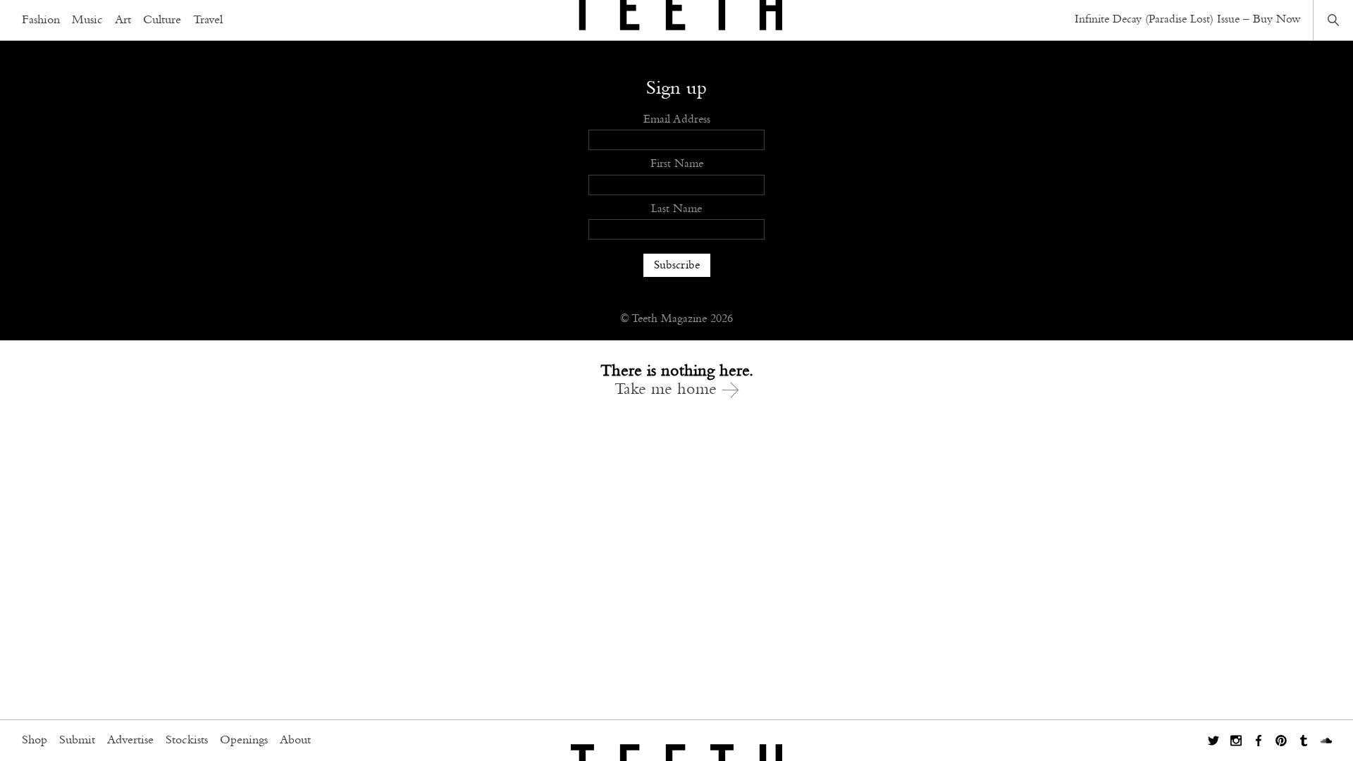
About (295, 740)
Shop (34, 740)
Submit (77, 740)
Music (87, 20)
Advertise (130, 740)
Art (123, 20)
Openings (244, 740)
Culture (162, 20)
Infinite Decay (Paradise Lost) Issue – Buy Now (1188, 19)
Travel (208, 20)
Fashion (41, 20)
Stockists (187, 740)
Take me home (668, 389)
